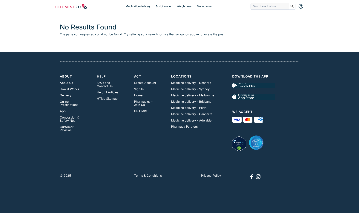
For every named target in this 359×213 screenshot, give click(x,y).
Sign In (139, 89)
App (63, 111)
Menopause (204, 6)
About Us (66, 83)
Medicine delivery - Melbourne (192, 95)
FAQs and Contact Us (105, 84)
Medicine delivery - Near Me (191, 83)
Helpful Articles (107, 92)
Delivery (65, 95)
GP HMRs (140, 111)
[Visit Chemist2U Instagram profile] (258, 176)
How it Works (69, 89)
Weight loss (184, 6)
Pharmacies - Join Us (143, 103)
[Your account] (301, 6)
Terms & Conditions (148, 175)
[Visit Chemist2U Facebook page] (251, 176)
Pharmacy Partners (184, 126)
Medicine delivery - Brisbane (191, 101)
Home (138, 95)
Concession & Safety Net (69, 119)
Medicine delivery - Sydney (190, 89)
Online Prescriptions (69, 103)
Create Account (145, 83)
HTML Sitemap (107, 98)
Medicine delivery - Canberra (191, 114)
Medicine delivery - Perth (188, 108)
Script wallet (164, 6)
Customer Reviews (66, 128)
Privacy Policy (211, 175)
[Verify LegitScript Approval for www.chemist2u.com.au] (239, 142)
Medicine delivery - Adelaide (191, 120)
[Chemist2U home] (71, 6)
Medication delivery (138, 6)
